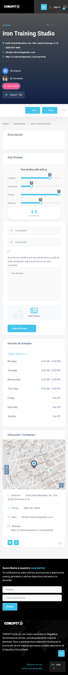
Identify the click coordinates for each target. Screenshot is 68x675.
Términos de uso (34, 664)
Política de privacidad (32, 668)
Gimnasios (19, 123)
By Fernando (16, 78)
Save (34, 110)
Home (5, 123)
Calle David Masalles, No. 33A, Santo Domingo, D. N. (32, 43)
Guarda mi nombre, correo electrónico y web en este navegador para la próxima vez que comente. (33, 261)
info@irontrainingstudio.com (20, 52)
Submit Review (19, 328)
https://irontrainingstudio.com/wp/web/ (26, 57)
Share (51, 110)
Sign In (57, 7)
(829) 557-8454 (13, 47)
